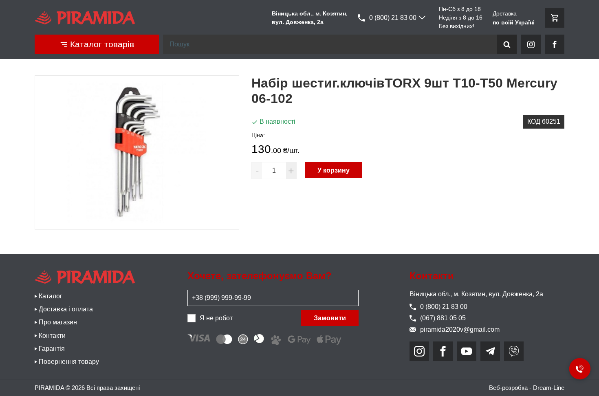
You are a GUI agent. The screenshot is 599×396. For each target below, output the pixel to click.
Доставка (505, 13)
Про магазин (58, 322)
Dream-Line (548, 387)
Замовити (330, 318)
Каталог (50, 296)
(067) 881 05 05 (443, 318)
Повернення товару (69, 361)
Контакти (52, 335)
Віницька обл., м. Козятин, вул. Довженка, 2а (476, 294)
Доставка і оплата (66, 309)
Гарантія (52, 348)
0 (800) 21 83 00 (392, 17)
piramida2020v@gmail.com (460, 329)
